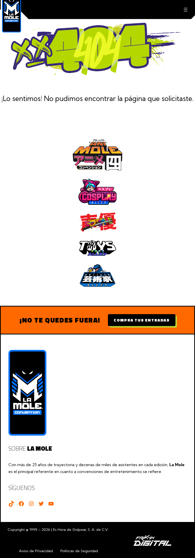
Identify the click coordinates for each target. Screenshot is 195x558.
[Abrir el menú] (185, 9)
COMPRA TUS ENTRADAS (141, 320)
